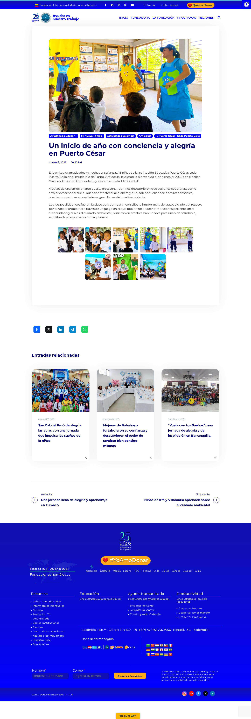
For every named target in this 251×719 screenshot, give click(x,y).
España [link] (127, 570)
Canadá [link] (176, 570)
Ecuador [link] (187, 570)
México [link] (117, 570)
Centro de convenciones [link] (48, 631)
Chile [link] (156, 570)
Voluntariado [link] (41, 618)
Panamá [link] (146, 570)
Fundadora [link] (140, 17)
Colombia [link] (91, 570)
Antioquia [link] (145, 135)
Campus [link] (38, 627)
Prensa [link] (151, 5)
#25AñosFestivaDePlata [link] (48, 635)
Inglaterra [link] (105, 570)
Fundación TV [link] (42, 614)
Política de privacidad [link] (47, 601)
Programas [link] (186, 17)
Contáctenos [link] (41, 644)
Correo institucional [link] (46, 622)
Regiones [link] (206, 17)
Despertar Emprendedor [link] (194, 612)
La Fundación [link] (163, 17)
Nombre (39, 670)
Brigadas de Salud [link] (142, 605)
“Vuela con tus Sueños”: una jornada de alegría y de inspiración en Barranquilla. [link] (190, 431)
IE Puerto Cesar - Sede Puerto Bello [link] (178, 135)
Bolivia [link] (165, 570)
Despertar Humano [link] (190, 608)
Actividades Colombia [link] (120, 135)
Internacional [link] (171, 5)
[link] (246, 4)
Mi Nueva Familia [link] (92, 135)
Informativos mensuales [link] (48, 605)
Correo (79, 670)
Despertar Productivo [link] (192, 616)
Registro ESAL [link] (42, 640)
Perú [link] (136, 570)
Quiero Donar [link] (203, 5)
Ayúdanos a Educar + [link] (63, 135)
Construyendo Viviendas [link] (146, 614)
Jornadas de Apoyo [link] (142, 609)
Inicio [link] (123, 17)
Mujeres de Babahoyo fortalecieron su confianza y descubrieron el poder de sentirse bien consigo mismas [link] (125, 436)
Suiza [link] (198, 570)
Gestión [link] (38, 610)
